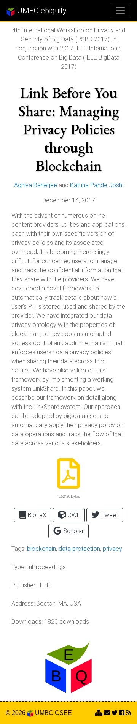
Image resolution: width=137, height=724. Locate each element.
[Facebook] (121, 713)
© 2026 (16, 713)
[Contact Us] (98, 713)
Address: (23, 603)
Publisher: (24, 585)
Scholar (73, 531)
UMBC (44, 713)
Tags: (18, 548)
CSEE (63, 713)
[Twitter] (115, 713)
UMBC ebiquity (41, 10)
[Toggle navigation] (120, 10)
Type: (18, 567)
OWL (73, 515)
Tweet (109, 515)
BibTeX (36, 515)
